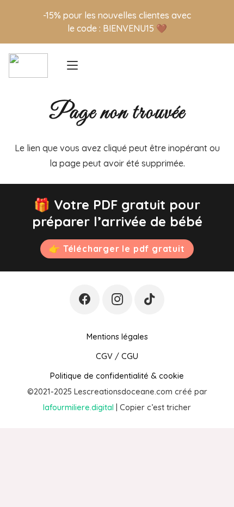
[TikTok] (149, 299)
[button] (72, 65)
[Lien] (217, 65)
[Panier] (195, 65)
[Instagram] (117, 299)
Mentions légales (117, 336)
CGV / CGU (117, 356)
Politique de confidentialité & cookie (117, 375)
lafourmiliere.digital (78, 407)
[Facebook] (85, 299)
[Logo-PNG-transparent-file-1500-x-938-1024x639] (28, 65)
